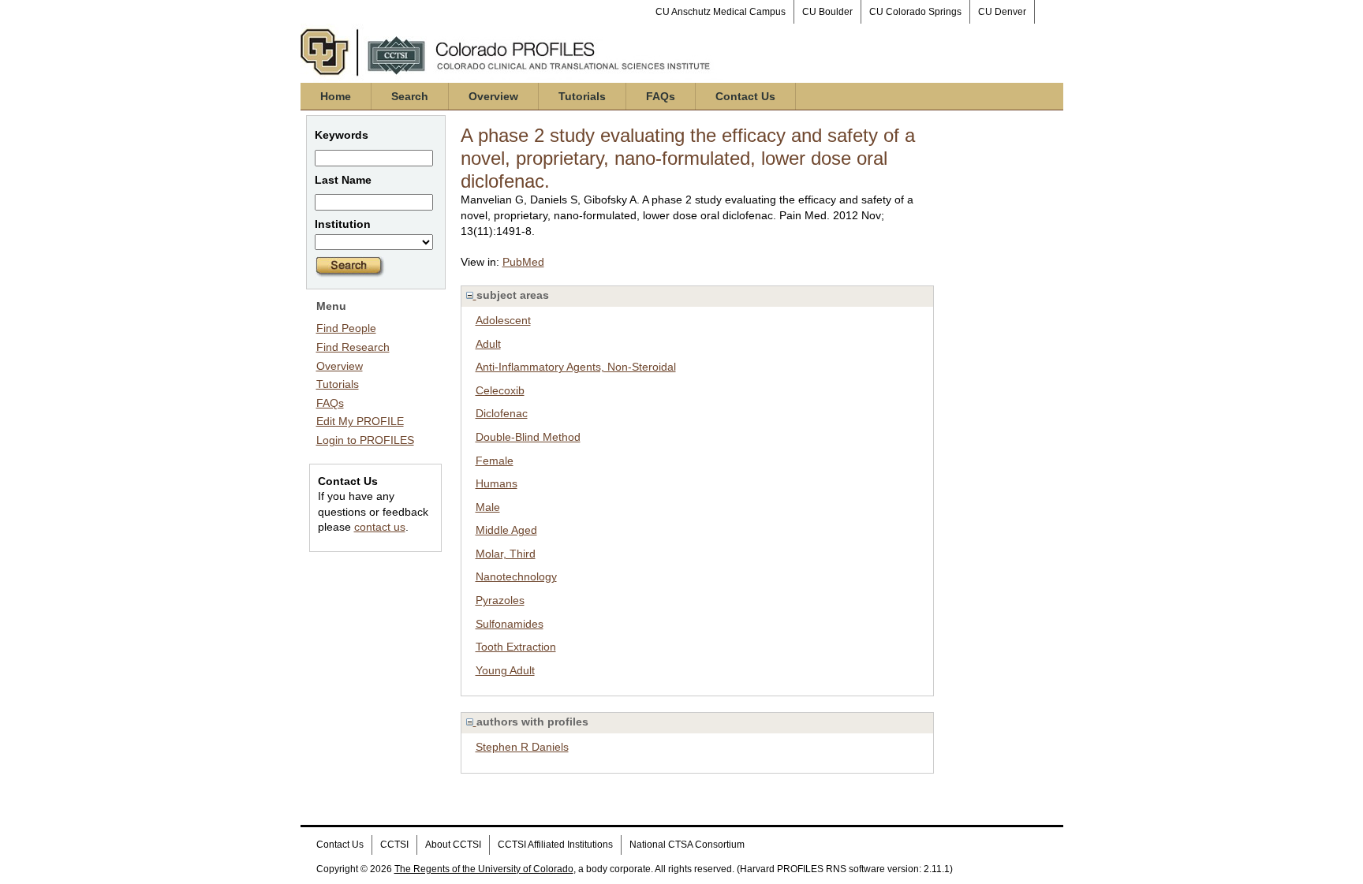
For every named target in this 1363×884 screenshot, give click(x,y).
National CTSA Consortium (687, 844)
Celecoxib (500, 390)
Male (488, 507)
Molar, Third (506, 553)
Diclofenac (502, 413)
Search (409, 96)
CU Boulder (827, 11)
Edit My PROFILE (360, 421)
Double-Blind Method (528, 437)
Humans (496, 483)
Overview (493, 96)
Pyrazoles (500, 600)
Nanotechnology (516, 576)
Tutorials (582, 96)
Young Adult (505, 670)
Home (335, 96)
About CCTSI (453, 844)
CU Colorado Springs (915, 11)
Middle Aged (506, 530)
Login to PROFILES (365, 440)
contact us (379, 526)
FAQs (660, 96)
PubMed (523, 262)
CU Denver (1002, 11)
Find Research (353, 347)
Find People (346, 328)
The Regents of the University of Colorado (483, 869)
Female (494, 460)
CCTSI (394, 844)
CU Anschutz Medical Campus (720, 11)
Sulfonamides (509, 623)
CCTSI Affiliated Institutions (555, 844)
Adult (488, 344)
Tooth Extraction (516, 646)
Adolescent (503, 320)
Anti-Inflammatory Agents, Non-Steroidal (576, 366)
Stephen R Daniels (522, 746)
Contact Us (745, 96)
